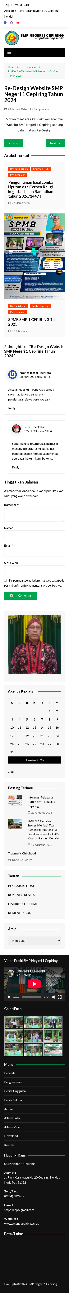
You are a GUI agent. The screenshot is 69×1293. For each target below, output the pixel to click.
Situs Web (11, 563)
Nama (8, 528)
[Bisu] (54, 997)
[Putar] (9, 997)
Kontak (9, 1145)
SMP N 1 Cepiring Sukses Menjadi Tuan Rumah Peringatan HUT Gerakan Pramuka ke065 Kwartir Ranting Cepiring (44, 829)
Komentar (11, 504)
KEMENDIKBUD (19, 912)
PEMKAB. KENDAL (21, 885)
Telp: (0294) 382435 (17, 5)
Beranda (9, 1073)
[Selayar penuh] (60, 997)
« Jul (11, 772)
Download (11, 1136)
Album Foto (12, 1118)
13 (34, 727)
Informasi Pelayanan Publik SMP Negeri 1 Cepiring (41, 801)
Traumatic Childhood (22, 853)
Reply (12, 408)
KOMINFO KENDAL (22, 895)
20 (34, 736)
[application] (34, 984)
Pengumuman (42, 109)
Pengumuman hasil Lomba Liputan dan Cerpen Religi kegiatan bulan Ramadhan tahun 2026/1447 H (30, 189)
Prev (16, 143)
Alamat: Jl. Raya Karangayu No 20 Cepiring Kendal (31, 13)
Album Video (12, 1127)
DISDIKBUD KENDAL (23, 904)
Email (8, 545)
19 (27, 736)
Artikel (8, 1109)
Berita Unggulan (19, 168)
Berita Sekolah (18, 306)
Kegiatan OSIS (41, 168)
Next (53, 143)
